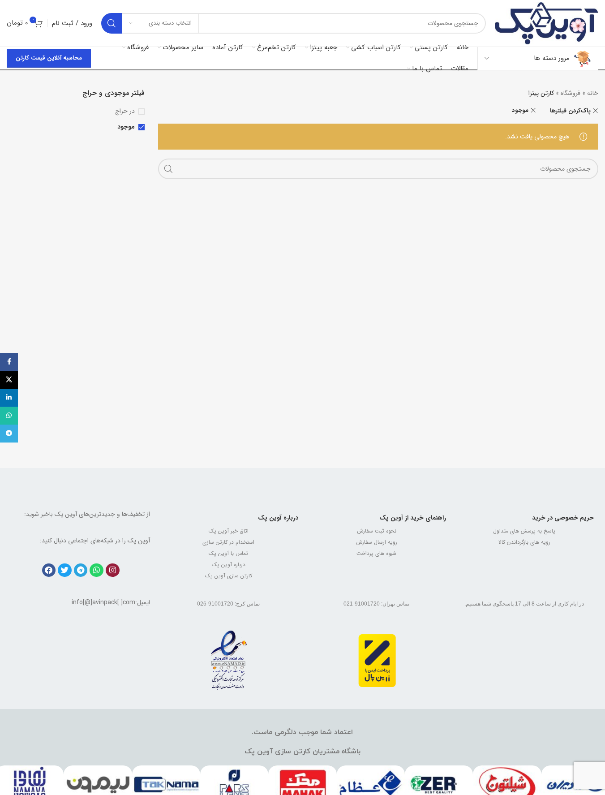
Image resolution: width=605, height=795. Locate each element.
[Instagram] (113, 570)
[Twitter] (65, 570)
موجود (520, 110)
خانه (592, 93)
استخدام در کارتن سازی (228, 542)
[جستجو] (111, 23)
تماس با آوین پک (228, 553)
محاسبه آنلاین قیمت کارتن (49, 58)
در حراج (125, 111)
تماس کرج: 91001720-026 (228, 604)
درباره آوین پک (278, 518)
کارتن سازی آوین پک (228, 576)
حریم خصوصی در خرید (563, 518)
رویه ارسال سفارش (376, 542)
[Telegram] (81, 570)
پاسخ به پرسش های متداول (524, 531)
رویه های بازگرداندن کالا (524, 542)
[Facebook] (49, 570)
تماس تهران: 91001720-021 (376, 604)
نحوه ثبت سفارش (376, 531)
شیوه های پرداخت (376, 553)
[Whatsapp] (96, 570)
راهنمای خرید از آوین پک (412, 518)
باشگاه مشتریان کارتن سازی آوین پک (302, 751)
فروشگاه (570, 93)
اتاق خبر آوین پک (229, 531)
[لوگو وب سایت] (546, 23)
